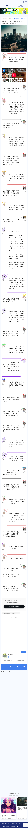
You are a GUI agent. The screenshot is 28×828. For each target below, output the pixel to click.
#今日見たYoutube (6, 613)
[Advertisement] (14, 626)
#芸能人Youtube (15, 613)
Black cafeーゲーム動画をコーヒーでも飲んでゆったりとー (20, 18)
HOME (2, 823)
